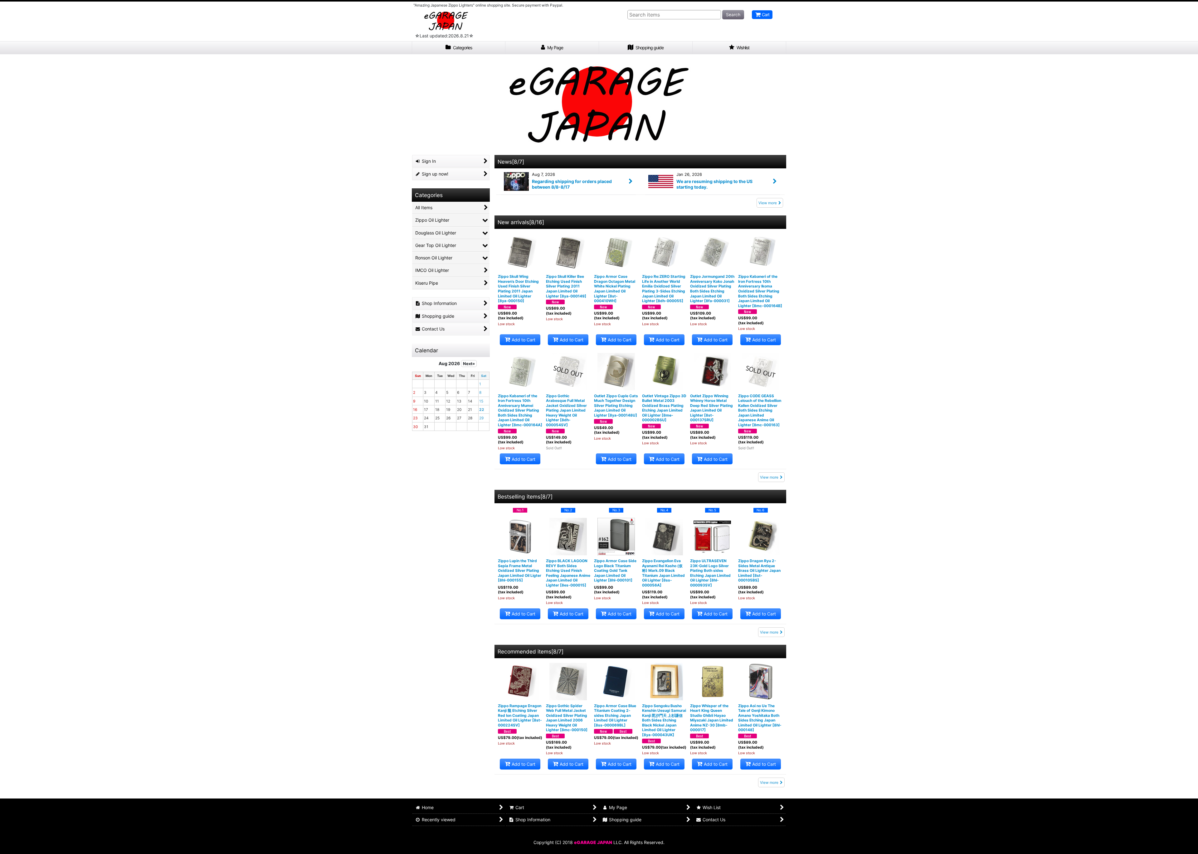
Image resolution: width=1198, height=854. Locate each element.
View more (767, 202)
